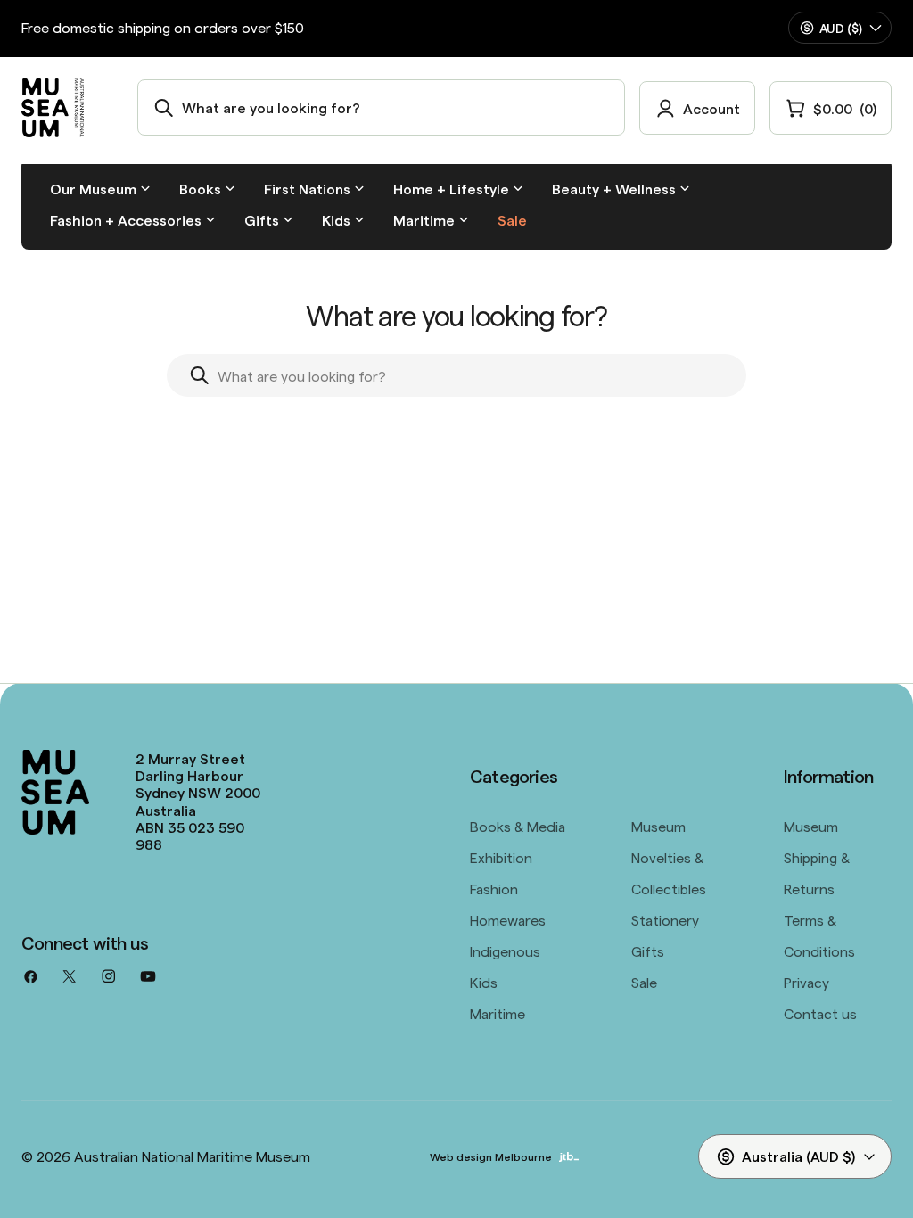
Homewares (508, 919)
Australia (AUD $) (798, 1156)
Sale (644, 982)
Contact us (820, 1013)
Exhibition (501, 857)
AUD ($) (840, 28)
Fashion (494, 888)
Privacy (806, 982)
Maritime (497, 1013)
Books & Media (517, 826)
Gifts (647, 950)
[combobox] (381, 107)
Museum (658, 826)
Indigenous (505, 950)
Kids (484, 982)
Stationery (665, 919)
